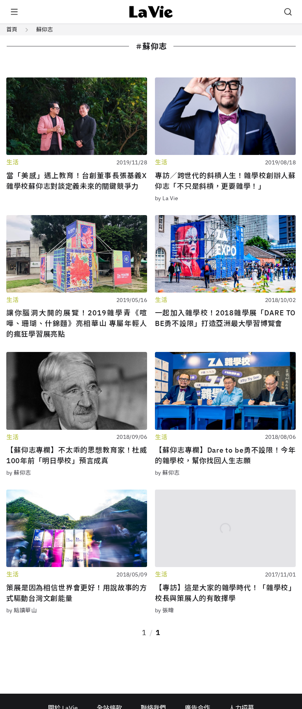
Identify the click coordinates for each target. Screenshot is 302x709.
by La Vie (167, 198)
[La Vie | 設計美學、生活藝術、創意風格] (151, 12)
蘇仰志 (44, 29)
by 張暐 (164, 610)
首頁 (11, 29)
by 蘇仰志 (18, 472)
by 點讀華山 (21, 610)
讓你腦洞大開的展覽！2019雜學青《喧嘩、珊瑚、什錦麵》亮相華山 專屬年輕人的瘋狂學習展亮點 (76, 323)
